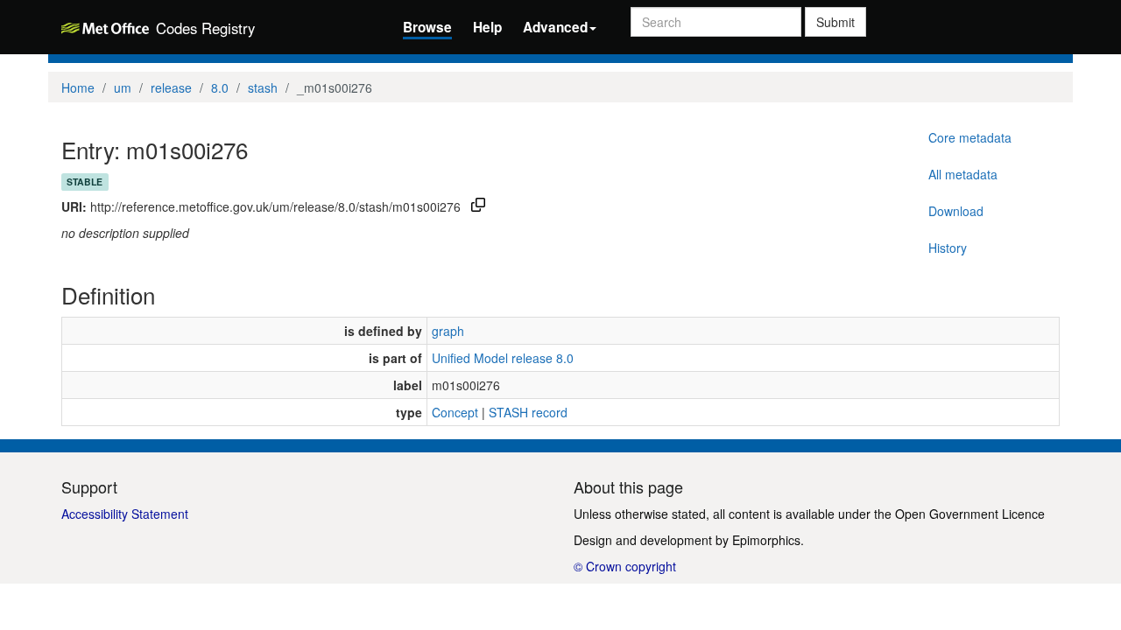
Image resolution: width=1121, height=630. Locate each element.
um (122, 87)
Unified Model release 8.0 (503, 358)
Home (78, 87)
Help (487, 27)
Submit (835, 22)
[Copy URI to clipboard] (478, 206)
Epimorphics (766, 540)
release (171, 87)
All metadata (963, 174)
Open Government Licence (970, 513)
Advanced (555, 27)
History (947, 247)
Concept (455, 412)
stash (263, 87)
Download (956, 211)
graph (448, 331)
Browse (427, 27)
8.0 (220, 87)
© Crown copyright (625, 566)
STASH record (528, 412)
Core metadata (970, 137)
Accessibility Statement (124, 513)
